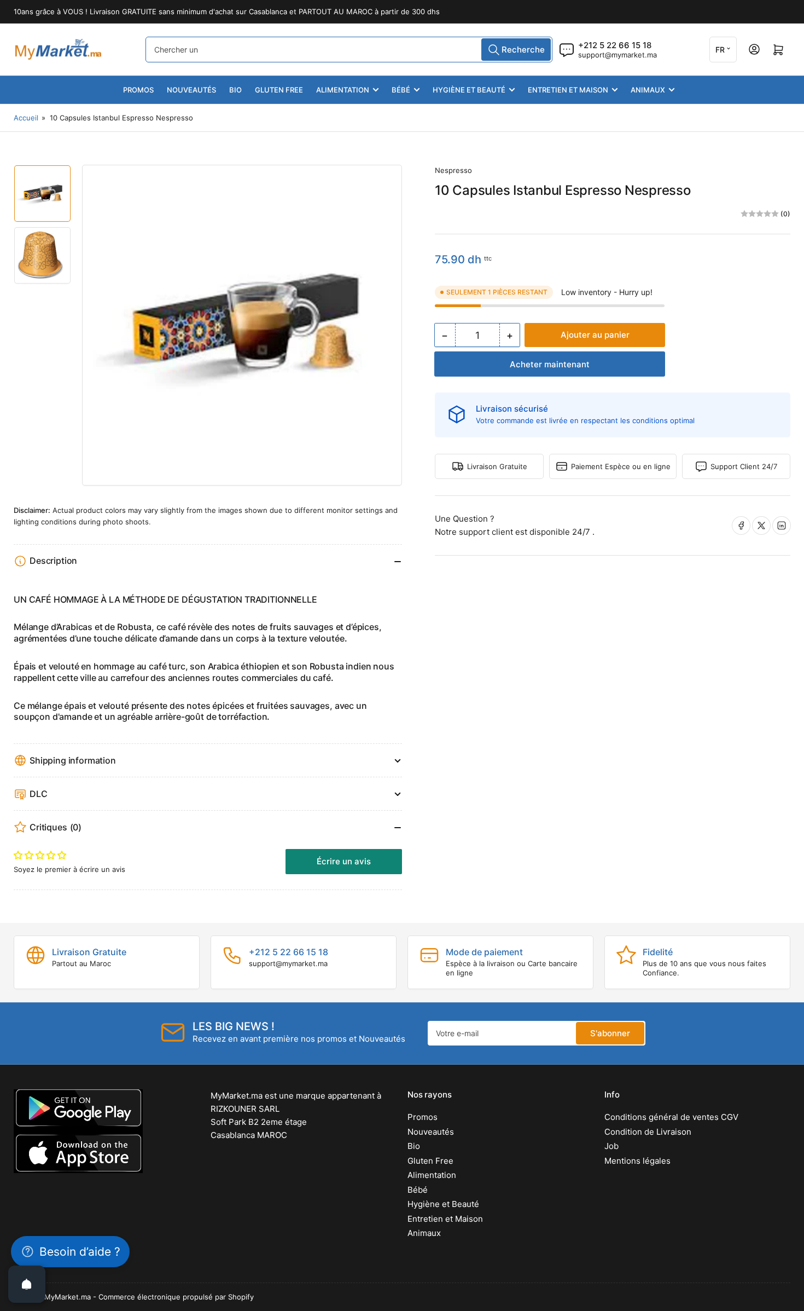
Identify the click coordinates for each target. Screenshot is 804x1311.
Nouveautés (191, 89)
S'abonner (610, 1033)
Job (611, 1146)
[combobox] (348, 49)
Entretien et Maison (568, 89)
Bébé (401, 89)
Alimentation (342, 89)
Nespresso (453, 170)
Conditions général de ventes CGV (671, 1117)
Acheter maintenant (550, 364)
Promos (138, 89)
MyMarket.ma (67, 1296)
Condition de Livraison (647, 1132)
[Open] (26, 1284)
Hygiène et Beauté (469, 89)
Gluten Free (279, 89)
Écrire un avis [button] (344, 861)
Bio (235, 89)
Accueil (26, 117)
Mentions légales (637, 1161)
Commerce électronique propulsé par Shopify (176, 1296)
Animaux (648, 89)
